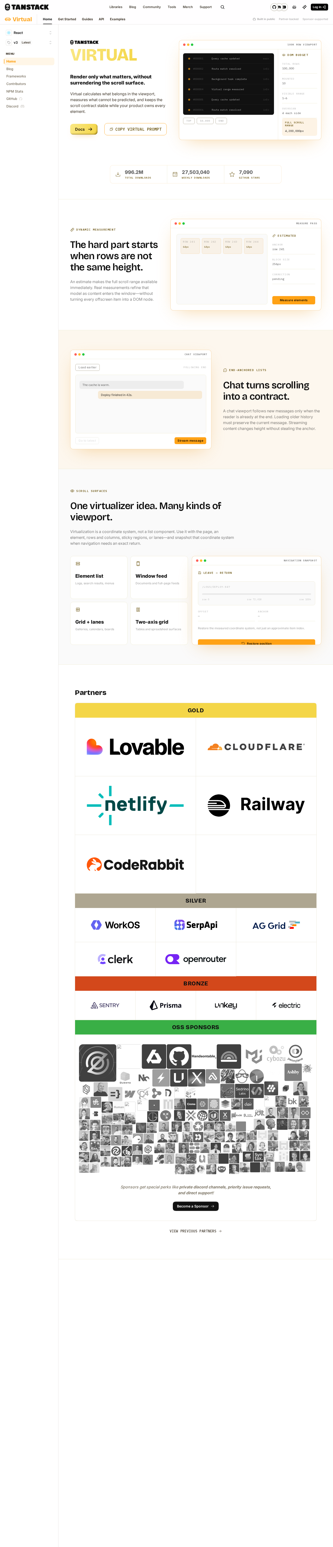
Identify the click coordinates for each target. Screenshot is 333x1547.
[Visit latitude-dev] (229, 1056)
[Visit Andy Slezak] (280, 1101)
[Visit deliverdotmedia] (202, 1104)
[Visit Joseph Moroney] (266, 1167)
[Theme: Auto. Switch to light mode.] (294, 7)
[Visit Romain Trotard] (127, 1151)
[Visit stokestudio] (248, 1157)
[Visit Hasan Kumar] (216, 1148)
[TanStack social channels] (279, 7)
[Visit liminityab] (305, 1112)
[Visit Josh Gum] (190, 1169)
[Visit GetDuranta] (168, 1104)
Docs (80, 129)
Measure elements (294, 300)
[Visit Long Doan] (84, 1113)
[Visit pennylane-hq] (295, 1053)
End (221, 120)
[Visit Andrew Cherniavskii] (273, 1135)
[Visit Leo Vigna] (293, 1112)
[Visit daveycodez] (227, 1076)
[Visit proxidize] (225, 1115)
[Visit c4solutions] (143, 1093)
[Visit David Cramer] (173, 1137)
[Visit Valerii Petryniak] (118, 1118)
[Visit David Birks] (162, 1137)
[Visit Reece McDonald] (284, 1146)
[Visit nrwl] (143, 1078)
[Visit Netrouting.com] (213, 1091)
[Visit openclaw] (227, 1091)
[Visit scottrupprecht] (284, 1156)
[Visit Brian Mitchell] (251, 1135)
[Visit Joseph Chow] (95, 1136)
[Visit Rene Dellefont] (141, 1128)
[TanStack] (27, 7)
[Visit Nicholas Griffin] (226, 1148)
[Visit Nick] (237, 1148)
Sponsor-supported (315, 19)
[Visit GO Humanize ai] (142, 1105)
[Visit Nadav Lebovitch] (101, 1089)
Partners (91, 692)
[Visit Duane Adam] (149, 1138)
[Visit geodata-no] (225, 1104)
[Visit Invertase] (271, 1088)
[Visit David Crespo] (230, 1137)
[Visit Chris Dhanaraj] (179, 1104)
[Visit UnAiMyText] (213, 1115)
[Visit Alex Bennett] (220, 1126)
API (101, 19)
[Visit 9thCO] (275, 1072)
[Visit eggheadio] (242, 1076)
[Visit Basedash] (95, 1113)
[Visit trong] (94, 1168)
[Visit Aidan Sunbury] (198, 1126)
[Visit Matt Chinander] (84, 1136)
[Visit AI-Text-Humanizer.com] (270, 1124)
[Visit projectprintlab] (148, 1149)
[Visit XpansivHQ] (196, 1078)
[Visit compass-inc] (125, 1078)
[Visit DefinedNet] (168, 1092)
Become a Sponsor (193, 1206)
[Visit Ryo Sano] (84, 1102)
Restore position (259, 643)
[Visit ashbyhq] (293, 1072)
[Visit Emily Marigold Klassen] (105, 1140)
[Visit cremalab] (191, 1104)
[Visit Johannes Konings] (262, 1146)
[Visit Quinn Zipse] (105, 1151)
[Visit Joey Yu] (245, 1167)
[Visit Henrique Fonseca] (269, 1157)
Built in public (266, 19)
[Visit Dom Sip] (105, 1162)
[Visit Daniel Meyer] (236, 1115)
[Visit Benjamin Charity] (152, 1128)
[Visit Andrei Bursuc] (159, 1159)
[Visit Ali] (223, 1158)
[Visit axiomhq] (154, 1056)
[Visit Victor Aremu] (187, 1126)
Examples (117, 19)
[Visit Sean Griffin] (294, 1156)
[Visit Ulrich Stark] (107, 1118)
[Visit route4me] (165, 1115)
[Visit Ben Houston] (303, 1101)
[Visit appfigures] (213, 1076)
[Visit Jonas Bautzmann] (270, 1112)
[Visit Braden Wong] (293, 1135)
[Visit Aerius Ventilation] (191, 1092)
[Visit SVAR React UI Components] (257, 1091)
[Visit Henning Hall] (290, 1167)
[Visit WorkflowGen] (179, 1092)
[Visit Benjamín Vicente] (106, 1130)
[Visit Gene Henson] (126, 1162)
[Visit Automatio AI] (141, 1116)
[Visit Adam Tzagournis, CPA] (293, 1124)
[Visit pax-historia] (202, 1115)
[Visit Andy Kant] (230, 1126)
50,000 (205, 120)
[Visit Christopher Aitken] (301, 1167)
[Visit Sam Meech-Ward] (179, 1115)
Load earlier (87, 367)
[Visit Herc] (154, 1105)
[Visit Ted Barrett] (84, 1157)
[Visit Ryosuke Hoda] (209, 1137)
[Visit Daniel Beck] (304, 1124)
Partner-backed (289, 19)
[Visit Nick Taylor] (159, 1148)
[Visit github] (179, 1056)
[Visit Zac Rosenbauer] (282, 1124)
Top (189, 120)
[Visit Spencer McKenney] (177, 1126)
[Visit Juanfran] (273, 1146)
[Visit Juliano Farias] (116, 1140)
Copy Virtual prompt (138, 129)
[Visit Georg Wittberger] (236, 1104)
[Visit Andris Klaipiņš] (95, 1157)
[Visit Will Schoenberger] (222, 1169)
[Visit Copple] (282, 1112)
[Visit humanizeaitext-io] (118, 1107)
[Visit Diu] (138, 1138)
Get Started (67, 19)
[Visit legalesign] (86, 1089)
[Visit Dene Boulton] (148, 1160)
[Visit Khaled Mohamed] (84, 1146)
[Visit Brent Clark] (304, 1135)
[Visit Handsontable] (204, 1056)
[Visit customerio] (198, 1137)
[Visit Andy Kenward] (241, 1126)
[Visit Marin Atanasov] (211, 1169)
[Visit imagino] (257, 1076)
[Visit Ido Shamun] (294, 1146)
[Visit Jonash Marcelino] (259, 1124)
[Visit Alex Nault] (234, 1158)
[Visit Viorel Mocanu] (130, 1118)
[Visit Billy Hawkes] (116, 1130)
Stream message (190, 440)
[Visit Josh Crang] (251, 1146)
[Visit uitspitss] (191, 1158)
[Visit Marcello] (234, 1169)
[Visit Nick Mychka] (84, 1125)
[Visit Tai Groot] (152, 1116)
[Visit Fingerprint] (213, 1104)
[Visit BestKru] (292, 1101)
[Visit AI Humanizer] (269, 1101)
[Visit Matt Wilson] (205, 1148)
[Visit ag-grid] (129, 1056)
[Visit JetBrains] (286, 1088)
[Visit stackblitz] (161, 1078)
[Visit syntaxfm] (259, 1157)
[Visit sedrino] (242, 1091)
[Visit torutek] (156, 1093)
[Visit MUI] (254, 1056)
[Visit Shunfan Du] (305, 1156)
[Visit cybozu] (276, 1053)
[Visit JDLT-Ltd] (259, 1112)
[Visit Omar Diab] (170, 1148)
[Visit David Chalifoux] (241, 1137)
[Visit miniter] (191, 1115)
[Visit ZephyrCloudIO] (97, 1063)
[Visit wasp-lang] (115, 1094)
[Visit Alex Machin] (209, 1126)
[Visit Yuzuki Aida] (180, 1169)
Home (47, 19)
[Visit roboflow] (116, 1151)
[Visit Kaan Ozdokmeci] (300, 1088)
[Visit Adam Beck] (307, 1069)
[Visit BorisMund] (127, 1130)
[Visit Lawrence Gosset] (127, 1140)
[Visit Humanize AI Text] (107, 1107)
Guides (87, 19)
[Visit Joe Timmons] (255, 1167)
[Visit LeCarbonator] (95, 1146)
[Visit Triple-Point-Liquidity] (201, 1169)
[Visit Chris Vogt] (187, 1137)
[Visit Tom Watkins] (181, 1158)
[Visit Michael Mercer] (116, 1162)
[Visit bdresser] (169, 1159)
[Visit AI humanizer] (130, 1107)
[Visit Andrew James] (137, 1149)
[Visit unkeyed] (178, 1078)
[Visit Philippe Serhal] (95, 1125)
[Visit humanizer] (248, 1115)
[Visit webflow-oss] (130, 1094)
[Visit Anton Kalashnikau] (84, 1168)
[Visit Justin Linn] (184, 1148)
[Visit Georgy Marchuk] (280, 1167)
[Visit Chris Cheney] (262, 1135)
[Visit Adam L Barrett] (137, 1160)
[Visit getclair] (248, 1104)
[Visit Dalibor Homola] (220, 1137)
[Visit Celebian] (95, 1102)
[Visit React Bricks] (194, 1148)
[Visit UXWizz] (202, 1158)
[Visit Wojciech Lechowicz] (213, 1158)
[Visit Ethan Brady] (305, 1146)
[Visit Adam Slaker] (164, 1126)
